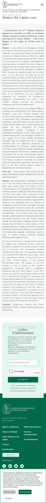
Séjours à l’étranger (9, 432)
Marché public (8, 449)
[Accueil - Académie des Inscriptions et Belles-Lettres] (18, 409)
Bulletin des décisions (32, 427)
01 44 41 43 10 (8, 421)
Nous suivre (7, 460)
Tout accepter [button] (25, 492)
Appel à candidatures (10, 427)
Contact (5, 444)
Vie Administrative (31, 439)
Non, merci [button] (8, 498)
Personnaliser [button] (9, 492)
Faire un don (10, 455)
